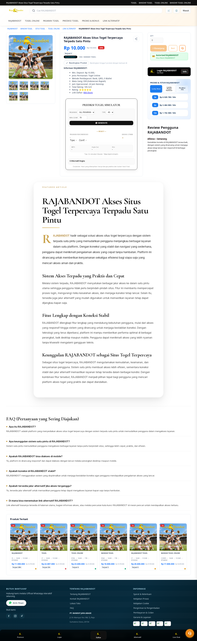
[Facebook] (8, 616)
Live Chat (176, 637)
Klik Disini (88, 92)
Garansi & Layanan (142, 617)
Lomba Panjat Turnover (169, 88)
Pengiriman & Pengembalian (146, 608)
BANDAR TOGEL (145, 2)
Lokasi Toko (75, 603)
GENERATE (101, 123)
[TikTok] (21, 616)
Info (184, 71)
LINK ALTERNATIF (111, 20)
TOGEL (134, 2)
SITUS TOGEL (40, 29)
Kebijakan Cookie (141, 603)
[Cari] (33, 10)
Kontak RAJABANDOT (80, 598)
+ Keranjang (158, 48)
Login (59, 637)
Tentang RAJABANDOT (80, 594)
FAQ (72, 608)
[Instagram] (15, 616)
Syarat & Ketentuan (142, 594)
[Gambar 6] (23, 96)
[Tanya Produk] (182, 48)
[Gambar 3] (34, 85)
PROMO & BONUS (90, 20)
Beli (173, 48)
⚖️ (176, 10)
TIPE (104, 112)
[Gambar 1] (13, 85)
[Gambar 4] (44, 85)
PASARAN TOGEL (51, 20)
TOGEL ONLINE (161, 2)
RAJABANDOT (14, 20)
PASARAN (73, 112)
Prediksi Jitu (182, 88)
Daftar (98, 638)
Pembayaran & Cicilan (143, 612)
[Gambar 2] (23, 85)
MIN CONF (74, 118)
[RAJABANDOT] (16, 10)
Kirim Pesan (18, 603)
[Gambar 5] (13, 96)
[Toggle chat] (189, 633)
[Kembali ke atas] (190, 626)
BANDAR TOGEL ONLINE (180, 2)
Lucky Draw (156, 89)
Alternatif (137, 637)
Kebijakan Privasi (141, 598)
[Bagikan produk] (136, 39)
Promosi (20, 637)
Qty (151, 36)
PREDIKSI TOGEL (70, 20)
